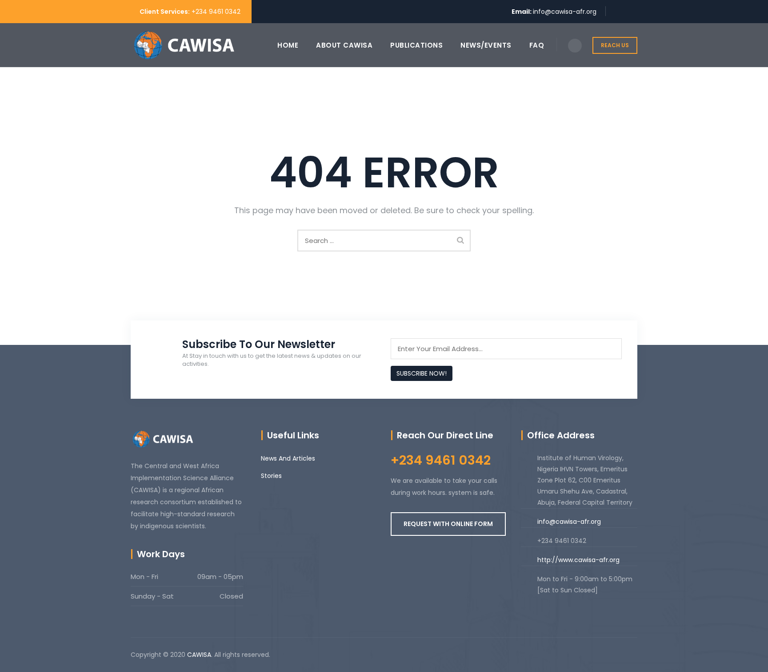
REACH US (615, 45)
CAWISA (199, 654)
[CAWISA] (184, 45)
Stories (271, 475)
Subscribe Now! (421, 373)
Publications (416, 45)
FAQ (536, 45)
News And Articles (288, 458)
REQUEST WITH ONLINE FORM (448, 523)
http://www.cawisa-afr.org (578, 559)
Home (287, 45)
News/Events (486, 45)
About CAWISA (344, 45)
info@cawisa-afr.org (564, 11)
